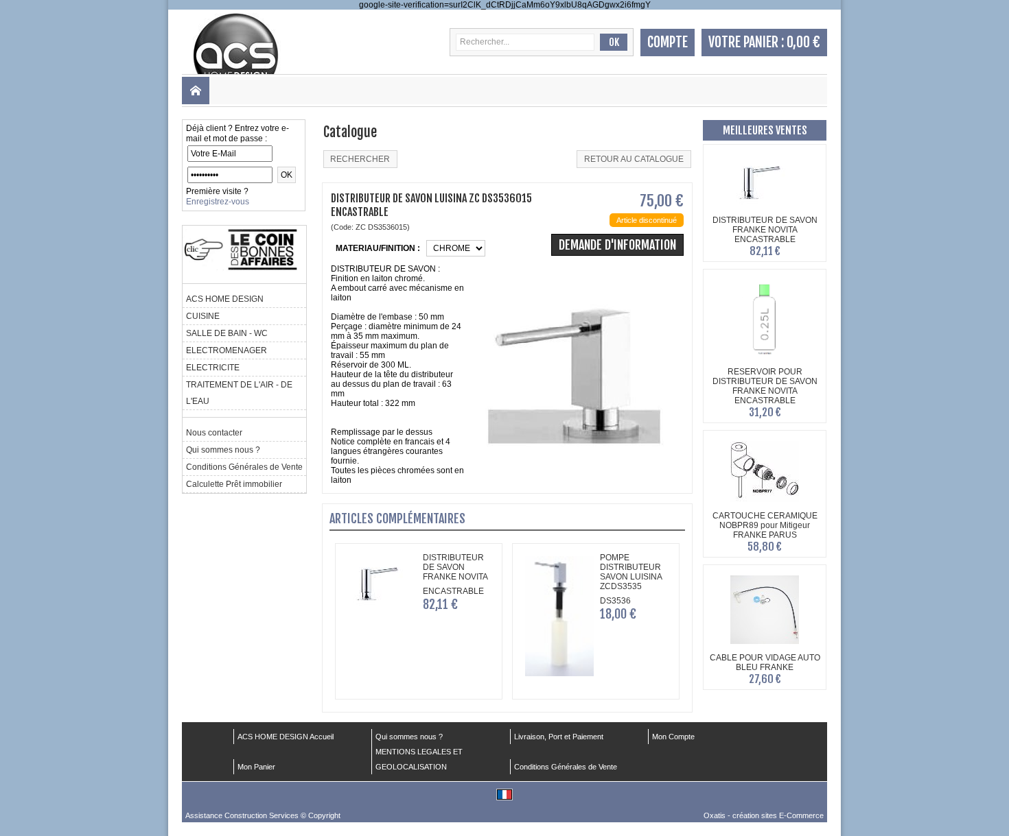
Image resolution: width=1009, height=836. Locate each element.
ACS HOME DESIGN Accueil (285, 736)
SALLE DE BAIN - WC (227, 333)
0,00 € (803, 42)
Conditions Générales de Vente (244, 467)
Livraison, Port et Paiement (558, 736)
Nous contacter (214, 433)
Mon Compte (673, 736)
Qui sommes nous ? (223, 450)
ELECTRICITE (213, 367)
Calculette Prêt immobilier (234, 484)
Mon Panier (256, 767)
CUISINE (203, 316)
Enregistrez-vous (217, 201)
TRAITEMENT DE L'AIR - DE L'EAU (239, 393)
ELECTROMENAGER (226, 350)
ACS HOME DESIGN (225, 299)
